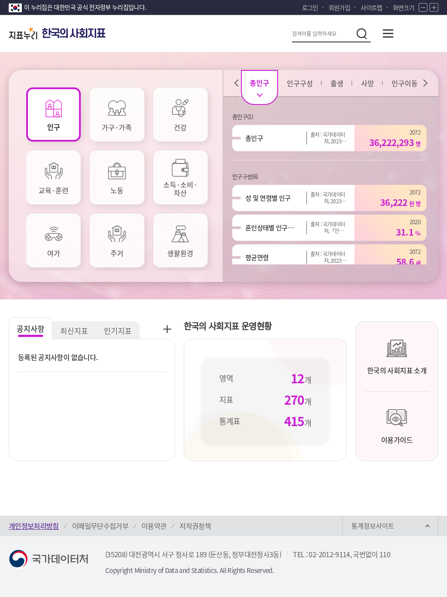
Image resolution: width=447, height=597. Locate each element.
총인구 (254, 138)
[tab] (53, 114)
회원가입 (339, 7)
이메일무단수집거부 (100, 526)
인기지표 (118, 330)
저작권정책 (195, 526)
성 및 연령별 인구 (268, 198)
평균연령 (256, 257)
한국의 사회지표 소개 (396, 370)
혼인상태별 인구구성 (270, 228)
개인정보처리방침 (34, 526)
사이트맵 (371, 7)
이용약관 (153, 526)
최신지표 (74, 330)
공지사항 (31, 328)
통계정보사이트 (372, 526)
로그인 (310, 7)
